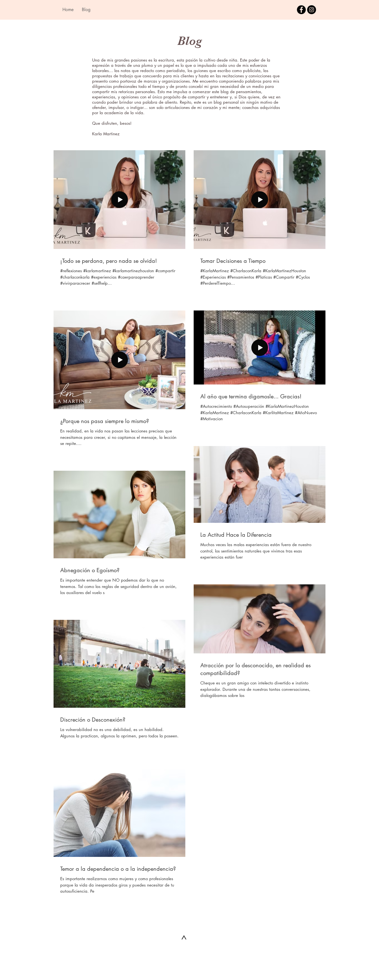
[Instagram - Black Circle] (311, 9)
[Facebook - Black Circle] (301, 9)
